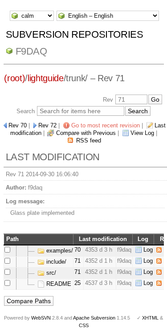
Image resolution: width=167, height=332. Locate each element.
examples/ (59, 250)
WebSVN (41, 317)
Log (148, 249)
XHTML (150, 317)
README (58, 284)
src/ (50, 272)
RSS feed (88, 140)
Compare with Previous (86, 133)
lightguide (46, 78)
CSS (84, 325)
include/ (55, 261)
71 (77, 260)
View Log (142, 133)
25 (77, 283)
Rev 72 (47, 125)
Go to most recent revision (105, 125)
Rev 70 (17, 125)
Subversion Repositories (74, 34)
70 (77, 249)
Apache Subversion (94, 317)
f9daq (31, 51)
